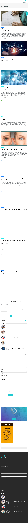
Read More (3, 38)
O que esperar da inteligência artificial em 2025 (12, 59)
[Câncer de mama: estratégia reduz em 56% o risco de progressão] (3, 343)
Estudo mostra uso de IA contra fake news (11, 271)
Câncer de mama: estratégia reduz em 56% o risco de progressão (14, 511)
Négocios (2, 369)
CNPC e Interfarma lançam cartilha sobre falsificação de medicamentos (15, 337)
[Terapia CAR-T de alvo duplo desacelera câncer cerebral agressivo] (3, 348)
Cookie (3, 490)
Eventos (2, 363)
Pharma (2, 371)
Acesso (2, 354)
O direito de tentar (8, 326)
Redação (3, 31)
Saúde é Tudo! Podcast (4, 375)
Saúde (6, 336)
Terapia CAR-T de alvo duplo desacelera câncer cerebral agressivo (15, 348)
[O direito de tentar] (3, 327)
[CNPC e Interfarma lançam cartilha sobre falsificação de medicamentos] (3, 337)
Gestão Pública (3, 365)
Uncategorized (3, 377)
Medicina (2, 367)
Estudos (7, 500)
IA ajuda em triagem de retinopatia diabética (11, 149)
